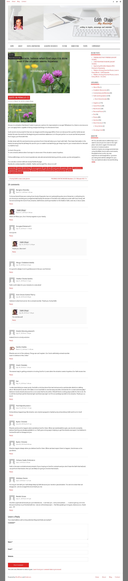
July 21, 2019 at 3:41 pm (23, 498)
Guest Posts (97, 106)
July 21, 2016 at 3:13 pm (23, 281)
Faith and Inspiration (99, 96)
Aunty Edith (12, 168)
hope (70, 168)
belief (19, 168)
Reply (11, 204)
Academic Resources (51, 46)
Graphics (96, 103)
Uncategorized (98, 130)
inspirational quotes (23, 170)
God (49, 168)
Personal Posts (98, 111)
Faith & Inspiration (33, 46)
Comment (11, 523)
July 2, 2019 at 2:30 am (23, 462)
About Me (96, 87)
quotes (70, 170)
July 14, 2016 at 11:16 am (24, 228)
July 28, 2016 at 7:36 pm (26, 313)
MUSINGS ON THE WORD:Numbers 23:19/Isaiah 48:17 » (69, 179)
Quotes (11, 55)
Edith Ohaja (29, 101)
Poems (85, 46)
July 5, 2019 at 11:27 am (23, 480)
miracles (33, 170)
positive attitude (50, 170)
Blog (18, 1)
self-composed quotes (15, 173)
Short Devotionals (15, 58)
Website (10, 556)
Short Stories (97, 123)
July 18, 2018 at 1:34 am (23, 367)
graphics (64, 168)
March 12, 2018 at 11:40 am (24, 349)
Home (8, 1)
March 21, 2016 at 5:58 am (24, 212)
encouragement (37, 168)
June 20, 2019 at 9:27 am (23, 424)
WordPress (18, 577)
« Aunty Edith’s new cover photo (19, 179)
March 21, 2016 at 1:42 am (24, 192)
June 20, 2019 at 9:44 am (23, 444)
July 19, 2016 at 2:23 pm (23, 265)
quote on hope (61, 170)
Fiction (64, 46)
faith (45, 168)
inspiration (12, 170)
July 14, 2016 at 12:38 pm (27, 244)
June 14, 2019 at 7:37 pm (23, 408)
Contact (24, 1)
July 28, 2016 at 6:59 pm (23, 297)
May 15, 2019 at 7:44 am (23, 383)
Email (10, 549)
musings (40, 170)
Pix (94, 114)
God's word (56, 168)
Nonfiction (75, 46)
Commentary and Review (101, 93)
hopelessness (78, 168)
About (13, 1)
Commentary (96, 46)
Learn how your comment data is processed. (47, 569)
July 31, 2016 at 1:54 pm (23, 333)
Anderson (28, 577)
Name (10, 542)
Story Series (99, 126)
